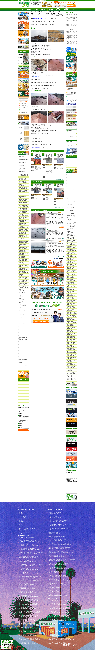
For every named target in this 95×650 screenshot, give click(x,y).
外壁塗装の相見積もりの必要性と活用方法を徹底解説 (27, 588)
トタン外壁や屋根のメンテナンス (22, 293)
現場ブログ (36, 11)
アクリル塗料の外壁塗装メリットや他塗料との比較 (23, 206)
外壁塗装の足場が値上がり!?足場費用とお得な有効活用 (58, 595)
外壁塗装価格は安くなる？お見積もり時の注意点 (23, 182)
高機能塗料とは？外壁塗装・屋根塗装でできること (23, 239)
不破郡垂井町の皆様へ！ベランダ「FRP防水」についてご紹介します (71, 38)
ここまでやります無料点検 (66, 9)
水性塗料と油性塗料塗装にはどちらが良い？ (71, 283)
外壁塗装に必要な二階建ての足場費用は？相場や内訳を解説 (58, 596)
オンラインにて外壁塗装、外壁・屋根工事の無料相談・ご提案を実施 (60, 544)
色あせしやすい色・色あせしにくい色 (71, 96)
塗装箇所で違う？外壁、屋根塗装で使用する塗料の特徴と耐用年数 (59, 630)
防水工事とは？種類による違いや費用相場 (23, 332)
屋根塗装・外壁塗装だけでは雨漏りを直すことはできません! (28, 557)
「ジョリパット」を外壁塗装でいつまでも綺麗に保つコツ (28, 604)
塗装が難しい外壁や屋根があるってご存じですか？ (71, 271)
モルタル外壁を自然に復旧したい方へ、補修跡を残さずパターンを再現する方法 (31, 581)
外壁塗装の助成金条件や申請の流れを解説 (71, 180)
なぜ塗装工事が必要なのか (23, 159)
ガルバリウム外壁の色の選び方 (70, 229)
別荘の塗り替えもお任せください (71, 165)
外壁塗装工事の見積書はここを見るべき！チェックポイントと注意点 (60, 524)
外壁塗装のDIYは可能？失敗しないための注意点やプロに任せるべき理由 (30, 564)
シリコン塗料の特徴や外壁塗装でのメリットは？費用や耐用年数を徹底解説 (61, 622)
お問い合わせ (21, 533)
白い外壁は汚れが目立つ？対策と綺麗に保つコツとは (71, 352)
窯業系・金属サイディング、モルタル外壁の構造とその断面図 (28, 603)
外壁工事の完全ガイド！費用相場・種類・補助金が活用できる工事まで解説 (31, 552)
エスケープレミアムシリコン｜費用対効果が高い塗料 (57, 608)
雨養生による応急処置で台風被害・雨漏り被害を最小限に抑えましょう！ (30, 624)
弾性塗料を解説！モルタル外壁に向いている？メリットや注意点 (29, 640)
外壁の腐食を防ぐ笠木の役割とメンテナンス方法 (23, 266)
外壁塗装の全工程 (22, 171)
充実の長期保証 (21, 521)
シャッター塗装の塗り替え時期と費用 (22, 320)
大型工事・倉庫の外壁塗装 (53, 590)
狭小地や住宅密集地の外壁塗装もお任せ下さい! (23, 287)
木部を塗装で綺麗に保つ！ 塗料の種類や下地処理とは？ (28, 619)
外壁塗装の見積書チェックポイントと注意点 (71, 195)
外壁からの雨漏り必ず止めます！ (54, 529)
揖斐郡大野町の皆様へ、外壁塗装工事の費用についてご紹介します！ (71, 18)
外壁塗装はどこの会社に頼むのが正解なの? (26, 595)
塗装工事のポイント (22, 162)
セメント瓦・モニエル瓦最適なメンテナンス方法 (23, 302)
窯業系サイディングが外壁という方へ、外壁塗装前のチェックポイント (60, 642)
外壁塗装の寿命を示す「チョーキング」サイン (23, 221)
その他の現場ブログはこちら (59, 256)
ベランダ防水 (23, 63)
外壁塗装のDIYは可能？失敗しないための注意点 (71, 268)
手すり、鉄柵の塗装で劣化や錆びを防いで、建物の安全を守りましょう (60, 576)
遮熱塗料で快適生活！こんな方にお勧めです (56, 611)
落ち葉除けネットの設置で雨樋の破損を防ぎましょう (57, 571)
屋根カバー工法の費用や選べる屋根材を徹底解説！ (57, 536)
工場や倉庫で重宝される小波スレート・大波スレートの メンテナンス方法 (30, 607)
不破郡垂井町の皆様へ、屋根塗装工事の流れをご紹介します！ (71, 42)
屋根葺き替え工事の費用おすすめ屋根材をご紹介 (23, 188)
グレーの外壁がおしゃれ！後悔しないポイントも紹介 (71, 346)
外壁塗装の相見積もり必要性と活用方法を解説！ (71, 189)
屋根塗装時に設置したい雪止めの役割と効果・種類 (23, 272)
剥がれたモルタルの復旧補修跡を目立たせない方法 (23, 230)
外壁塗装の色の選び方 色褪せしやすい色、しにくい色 (27, 540)
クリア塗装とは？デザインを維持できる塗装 (23, 215)
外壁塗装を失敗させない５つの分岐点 (71, 183)
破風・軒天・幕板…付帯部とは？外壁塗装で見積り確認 (58, 560)
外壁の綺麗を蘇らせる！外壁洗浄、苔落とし (71, 304)
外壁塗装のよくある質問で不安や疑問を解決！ (71, 177)
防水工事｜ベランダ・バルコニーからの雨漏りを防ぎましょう (59, 543)
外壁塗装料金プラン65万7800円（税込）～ (56, 517)
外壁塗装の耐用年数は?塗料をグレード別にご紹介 (23, 197)
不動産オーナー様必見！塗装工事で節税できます (71, 253)
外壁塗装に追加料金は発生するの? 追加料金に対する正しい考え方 (59, 547)
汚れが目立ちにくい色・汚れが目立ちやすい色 (72, 93)
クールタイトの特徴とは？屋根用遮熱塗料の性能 (71, 373)
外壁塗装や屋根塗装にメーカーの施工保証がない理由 (71, 250)
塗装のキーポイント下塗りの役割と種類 (70, 238)
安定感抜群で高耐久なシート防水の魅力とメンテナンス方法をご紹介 (30, 615)
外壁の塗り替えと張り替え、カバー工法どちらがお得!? (27, 565)
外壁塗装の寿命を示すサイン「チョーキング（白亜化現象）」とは (29, 577)
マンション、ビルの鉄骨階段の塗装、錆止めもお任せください (59, 575)
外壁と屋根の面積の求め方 (23, 359)
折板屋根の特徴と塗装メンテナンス (22, 296)
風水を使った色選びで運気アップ (72, 89)
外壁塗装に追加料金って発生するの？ (70, 186)
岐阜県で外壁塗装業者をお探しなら (24, 529)
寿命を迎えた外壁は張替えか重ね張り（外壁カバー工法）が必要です (60, 537)
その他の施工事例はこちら (59, 179)
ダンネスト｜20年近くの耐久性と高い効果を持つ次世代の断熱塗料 (59, 616)
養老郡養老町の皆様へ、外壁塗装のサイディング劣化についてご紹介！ (71, 29)
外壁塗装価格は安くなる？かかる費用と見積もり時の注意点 (58, 525)
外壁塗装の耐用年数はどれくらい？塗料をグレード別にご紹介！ (29, 573)
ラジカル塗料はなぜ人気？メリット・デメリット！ (71, 376)
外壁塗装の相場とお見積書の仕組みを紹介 (71, 192)
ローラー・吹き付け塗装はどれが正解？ (70, 298)
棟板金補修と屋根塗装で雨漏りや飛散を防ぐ (23, 326)
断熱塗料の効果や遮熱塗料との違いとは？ (71, 319)
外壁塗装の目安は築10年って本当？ (22, 169)
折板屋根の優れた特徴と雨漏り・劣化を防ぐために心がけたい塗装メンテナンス (61, 552)
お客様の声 (36, 9)
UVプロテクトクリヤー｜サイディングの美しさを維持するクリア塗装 (60, 615)
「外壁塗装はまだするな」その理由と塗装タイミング (23, 175)
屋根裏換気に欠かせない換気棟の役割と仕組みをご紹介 (27, 616)
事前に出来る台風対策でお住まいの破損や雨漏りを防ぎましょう (29, 623)
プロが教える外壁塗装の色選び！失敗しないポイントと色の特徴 (29, 538)
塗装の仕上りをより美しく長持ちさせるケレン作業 (23, 236)
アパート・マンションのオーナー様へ (71, 162)
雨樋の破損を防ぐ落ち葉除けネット (22, 275)
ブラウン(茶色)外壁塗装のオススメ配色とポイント (71, 358)
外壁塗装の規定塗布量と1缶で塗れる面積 (71, 301)
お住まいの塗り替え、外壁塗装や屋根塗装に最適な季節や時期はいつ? (30, 576)
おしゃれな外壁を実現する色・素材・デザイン (71, 340)
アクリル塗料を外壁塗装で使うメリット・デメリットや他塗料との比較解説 (61, 623)
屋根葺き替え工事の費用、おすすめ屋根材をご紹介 (57, 535)
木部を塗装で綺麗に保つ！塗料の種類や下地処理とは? (72, 313)
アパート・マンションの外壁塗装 (54, 591)
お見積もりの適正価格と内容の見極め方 (71, 199)
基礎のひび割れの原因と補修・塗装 (70, 331)
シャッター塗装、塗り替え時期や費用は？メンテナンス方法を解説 (59, 580)
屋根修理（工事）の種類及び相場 (22, 185)
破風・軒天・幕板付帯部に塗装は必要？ (23, 251)
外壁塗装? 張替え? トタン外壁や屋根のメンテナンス (57, 551)
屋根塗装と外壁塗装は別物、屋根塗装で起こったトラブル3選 (28, 592)
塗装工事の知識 (21, 156)
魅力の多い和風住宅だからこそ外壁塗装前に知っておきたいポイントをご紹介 (61, 555)
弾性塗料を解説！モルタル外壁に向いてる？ (71, 364)
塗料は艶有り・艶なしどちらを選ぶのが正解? (71, 280)
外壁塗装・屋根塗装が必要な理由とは (25, 560)
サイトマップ (21, 532)
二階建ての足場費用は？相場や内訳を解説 (71, 262)
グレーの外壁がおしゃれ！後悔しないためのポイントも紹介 (28, 632)
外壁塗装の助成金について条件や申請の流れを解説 (57, 545)
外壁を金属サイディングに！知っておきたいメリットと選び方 (59, 549)
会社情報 (20, 524)
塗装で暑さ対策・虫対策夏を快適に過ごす (23, 218)
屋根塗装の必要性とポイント (53, 532)
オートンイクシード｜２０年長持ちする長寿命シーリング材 (58, 620)
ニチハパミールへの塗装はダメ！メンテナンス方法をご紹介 (28, 620)
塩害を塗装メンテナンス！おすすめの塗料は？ (23, 347)
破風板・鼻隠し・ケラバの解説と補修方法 (23, 254)
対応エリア (21, 525)
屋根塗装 (23, 57)
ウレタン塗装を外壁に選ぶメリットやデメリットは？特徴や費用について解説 (61, 624)
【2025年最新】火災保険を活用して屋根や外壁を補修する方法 (59, 528)
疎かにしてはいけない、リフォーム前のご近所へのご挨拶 (28, 553)
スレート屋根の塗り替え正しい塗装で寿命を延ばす (23, 281)
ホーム (21, 9)
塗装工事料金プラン (58, 9)
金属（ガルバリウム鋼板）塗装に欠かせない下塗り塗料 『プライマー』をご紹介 (62, 639)
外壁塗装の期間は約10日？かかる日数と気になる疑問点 (28, 548)
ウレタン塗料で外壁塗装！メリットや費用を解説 (23, 209)
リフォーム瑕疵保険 (22, 517)
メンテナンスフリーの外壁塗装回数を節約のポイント (71, 223)
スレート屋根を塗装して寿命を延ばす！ (55, 588)
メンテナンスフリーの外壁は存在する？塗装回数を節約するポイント (30, 569)
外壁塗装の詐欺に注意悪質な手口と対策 (71, 202)
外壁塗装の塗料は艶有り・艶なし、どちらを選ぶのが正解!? (58, 632)
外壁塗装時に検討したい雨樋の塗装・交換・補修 (23, 269)
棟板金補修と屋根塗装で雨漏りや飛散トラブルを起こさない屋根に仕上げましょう (32, 608)
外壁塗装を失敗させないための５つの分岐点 (26, 544)
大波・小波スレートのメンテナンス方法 (23, 368)
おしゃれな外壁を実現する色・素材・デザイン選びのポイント (28, 630)
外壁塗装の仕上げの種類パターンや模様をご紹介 (71, 367)
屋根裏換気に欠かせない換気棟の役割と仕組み (23, 344)
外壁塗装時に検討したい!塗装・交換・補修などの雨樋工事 (58, 568)
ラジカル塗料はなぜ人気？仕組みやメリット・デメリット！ (28, 642)
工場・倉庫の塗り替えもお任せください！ (71, 159)
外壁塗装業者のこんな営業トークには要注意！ (71, 265)
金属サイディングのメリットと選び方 (22, 290)
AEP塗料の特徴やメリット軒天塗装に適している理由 (71, 379)
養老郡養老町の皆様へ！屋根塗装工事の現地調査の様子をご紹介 (71, 36)
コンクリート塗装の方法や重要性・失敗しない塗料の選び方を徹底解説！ (60, 582)
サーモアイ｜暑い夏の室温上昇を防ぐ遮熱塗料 (56, 603)
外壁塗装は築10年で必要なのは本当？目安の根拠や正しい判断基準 (29, 549)
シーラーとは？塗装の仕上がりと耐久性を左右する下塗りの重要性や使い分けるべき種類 (63, 636)
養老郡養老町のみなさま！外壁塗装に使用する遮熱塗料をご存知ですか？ (71, 44)
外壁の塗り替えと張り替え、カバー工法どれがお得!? (71, 216)
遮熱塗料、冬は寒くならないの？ (54, 628)
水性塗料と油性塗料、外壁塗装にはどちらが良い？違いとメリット (59, 634)
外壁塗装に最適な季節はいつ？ (23, 203)
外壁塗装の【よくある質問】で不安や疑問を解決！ (27, 537)
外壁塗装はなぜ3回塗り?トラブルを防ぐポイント (23, 248)
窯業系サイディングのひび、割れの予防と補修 (71, 274)
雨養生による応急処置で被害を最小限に (71, 328)
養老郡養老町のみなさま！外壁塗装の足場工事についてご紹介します (71, 32)
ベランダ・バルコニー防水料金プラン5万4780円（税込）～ (58, 521)
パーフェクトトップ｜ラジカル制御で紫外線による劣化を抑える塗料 (60, 600)
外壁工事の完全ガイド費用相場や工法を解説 (23, 179)
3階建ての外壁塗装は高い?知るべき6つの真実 (71, 214)
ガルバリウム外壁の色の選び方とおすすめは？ (26, 572)
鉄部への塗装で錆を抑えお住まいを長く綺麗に (23, 305)
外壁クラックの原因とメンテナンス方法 (23, 224)
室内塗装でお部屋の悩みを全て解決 (54, 541)
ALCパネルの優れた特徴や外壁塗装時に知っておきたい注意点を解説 (30, 600)
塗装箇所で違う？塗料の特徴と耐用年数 (71, 235)
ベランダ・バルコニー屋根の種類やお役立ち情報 (23, 329)
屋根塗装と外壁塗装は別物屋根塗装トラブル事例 (23, 242)
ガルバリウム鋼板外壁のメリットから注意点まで (71, 226)
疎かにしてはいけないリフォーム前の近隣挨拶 (71, 208)
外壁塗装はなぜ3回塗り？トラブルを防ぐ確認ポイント (27, 587)
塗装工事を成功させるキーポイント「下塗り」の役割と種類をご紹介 (60, 638)
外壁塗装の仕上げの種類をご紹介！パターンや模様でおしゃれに (29, 643)
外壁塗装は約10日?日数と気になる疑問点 (71, 205)
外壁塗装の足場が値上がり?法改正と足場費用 (72, 259)
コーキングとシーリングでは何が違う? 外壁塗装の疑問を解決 (28, 599)
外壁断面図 (21, 362)
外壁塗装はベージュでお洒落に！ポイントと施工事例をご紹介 (28, 636)
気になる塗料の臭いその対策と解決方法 (70, 211)
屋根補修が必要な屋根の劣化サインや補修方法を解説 (57, 572)
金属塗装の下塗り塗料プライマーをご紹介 (71, 241)
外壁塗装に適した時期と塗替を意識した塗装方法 (23, 200)
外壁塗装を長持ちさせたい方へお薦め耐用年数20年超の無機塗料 (59, 635)
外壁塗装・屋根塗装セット (23, 60)
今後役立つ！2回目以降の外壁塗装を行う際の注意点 (57, 539)
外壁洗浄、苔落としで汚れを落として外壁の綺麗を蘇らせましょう (59, 584)
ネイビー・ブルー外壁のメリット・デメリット (71, 343)
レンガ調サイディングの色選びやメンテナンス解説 (23, 227)
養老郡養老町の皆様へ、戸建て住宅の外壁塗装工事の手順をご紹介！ (71, 25)
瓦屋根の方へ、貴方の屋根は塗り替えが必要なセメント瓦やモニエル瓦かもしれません (62, 559)
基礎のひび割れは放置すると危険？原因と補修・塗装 (27, 626)
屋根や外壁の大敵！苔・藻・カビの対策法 (71, 307)
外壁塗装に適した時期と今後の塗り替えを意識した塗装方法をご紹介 (30, 575)
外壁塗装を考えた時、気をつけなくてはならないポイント (28, 585)
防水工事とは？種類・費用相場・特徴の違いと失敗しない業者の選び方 (30, 611)
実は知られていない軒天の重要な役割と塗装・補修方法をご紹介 (59, 563)
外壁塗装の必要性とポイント (53, 531)
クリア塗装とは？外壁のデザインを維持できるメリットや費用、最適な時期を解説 (62, 626)
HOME (32, 11)
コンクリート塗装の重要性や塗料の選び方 (23, 323)
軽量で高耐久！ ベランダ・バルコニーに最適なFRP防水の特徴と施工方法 (30, 612)
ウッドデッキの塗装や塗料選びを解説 (23, 314)
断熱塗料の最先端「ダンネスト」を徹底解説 (71, 322)
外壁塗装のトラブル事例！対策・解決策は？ (71, 334)
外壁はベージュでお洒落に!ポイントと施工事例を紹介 (71, 355)
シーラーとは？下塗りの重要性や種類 (71, 244)
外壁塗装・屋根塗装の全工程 (53, 516)
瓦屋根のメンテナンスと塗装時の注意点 (23, 299)
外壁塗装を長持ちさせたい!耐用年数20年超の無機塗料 (71, 247)
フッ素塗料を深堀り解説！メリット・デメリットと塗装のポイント (29, 639)
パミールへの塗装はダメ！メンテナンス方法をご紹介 (71, 316)
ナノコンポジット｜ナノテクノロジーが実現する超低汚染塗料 (59, 612)
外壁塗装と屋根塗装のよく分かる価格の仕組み (56, 512)
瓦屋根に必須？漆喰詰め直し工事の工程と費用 (56, 556)
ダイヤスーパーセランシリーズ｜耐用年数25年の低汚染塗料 (58, 607)
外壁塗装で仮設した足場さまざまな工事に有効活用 (71, 256)
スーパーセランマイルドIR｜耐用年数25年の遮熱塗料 (57, 604)
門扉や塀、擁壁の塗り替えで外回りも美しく (56, 540)
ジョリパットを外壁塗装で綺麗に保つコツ (71, 295)
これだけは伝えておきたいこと (24, 516)
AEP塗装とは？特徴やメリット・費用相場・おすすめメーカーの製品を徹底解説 (61, 627)
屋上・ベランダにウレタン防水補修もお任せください (23, 338)
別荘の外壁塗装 (51, 592)
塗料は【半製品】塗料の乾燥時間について (23, 350)
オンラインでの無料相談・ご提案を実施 (71, 174)
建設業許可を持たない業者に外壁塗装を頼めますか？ (27, 528)
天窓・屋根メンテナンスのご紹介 (23, 263)
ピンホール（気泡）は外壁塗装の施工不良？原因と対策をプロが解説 (30, 583)
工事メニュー (43, 9)
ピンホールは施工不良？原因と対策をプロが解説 (23, 233)
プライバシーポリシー (22, 531)
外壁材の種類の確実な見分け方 (69, 220)
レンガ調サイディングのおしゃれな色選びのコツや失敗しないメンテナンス (31, 580)
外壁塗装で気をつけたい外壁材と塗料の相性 (23, 365)
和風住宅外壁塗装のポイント (70, 289)
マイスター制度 (21, 520)
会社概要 (73, 9)
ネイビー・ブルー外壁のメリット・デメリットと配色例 (27, 631)
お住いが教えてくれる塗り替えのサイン (23, 166)
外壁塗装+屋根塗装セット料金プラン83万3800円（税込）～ (58, 520)
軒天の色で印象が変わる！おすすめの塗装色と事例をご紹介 (58, 564)
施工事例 (29, 9)
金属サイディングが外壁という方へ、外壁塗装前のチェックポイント (60, 643)
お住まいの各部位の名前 (23, 193)
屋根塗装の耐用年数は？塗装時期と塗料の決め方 (71, 337)
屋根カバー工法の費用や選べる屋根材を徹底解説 (23, 191)
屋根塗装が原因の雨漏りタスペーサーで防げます (23, 284)
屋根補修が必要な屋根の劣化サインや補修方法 (23, 278)
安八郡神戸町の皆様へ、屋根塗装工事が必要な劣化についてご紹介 (71, 15)
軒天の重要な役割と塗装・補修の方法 (22, 257)
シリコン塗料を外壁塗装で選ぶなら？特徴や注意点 (23, 212)
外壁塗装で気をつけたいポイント (23, 245)
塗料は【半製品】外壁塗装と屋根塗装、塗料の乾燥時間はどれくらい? (30, 596)
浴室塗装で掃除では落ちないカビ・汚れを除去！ (57, 579)
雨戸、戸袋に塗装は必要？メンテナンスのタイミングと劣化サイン (59, 583)
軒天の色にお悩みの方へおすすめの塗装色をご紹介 (23, 260)
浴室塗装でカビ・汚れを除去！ (22, 317)
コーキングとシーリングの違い (23, 353)
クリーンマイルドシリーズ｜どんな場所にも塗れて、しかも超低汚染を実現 (61, 619)
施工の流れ (51, 9)
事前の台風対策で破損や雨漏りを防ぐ (70, 325)
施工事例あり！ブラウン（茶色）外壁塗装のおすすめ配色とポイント (30, 638)
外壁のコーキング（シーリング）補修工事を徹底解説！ (58, 548)
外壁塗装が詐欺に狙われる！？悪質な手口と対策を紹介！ (28, 589)
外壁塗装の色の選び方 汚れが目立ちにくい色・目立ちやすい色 (29, 541)
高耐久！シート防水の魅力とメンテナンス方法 (23, 341)
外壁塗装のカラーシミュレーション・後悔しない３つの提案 (28, 545)
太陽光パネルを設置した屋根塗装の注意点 (71, 310)
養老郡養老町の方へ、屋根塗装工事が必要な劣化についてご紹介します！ (71, 22)
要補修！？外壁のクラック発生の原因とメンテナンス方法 (28, 579)
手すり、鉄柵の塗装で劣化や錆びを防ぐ (23, 311)
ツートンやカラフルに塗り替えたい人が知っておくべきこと (72, 100)
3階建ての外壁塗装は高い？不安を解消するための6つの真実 (28, 556)
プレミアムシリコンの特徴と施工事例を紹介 (71, 370)
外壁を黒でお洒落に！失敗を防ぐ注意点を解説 (71, 349)
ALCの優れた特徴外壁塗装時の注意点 (22, 356)
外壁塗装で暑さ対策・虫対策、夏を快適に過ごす (57, 594)
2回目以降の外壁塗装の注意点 (70, 232)
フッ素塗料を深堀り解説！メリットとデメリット (71, 361)
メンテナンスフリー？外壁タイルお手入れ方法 (71, 286)
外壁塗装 (23, 54)
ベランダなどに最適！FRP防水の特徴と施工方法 (23, 335)
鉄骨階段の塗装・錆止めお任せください (23, 308)
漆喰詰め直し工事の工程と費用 (70, 292)
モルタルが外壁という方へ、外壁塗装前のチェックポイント (58, 640)
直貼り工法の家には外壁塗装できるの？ (70, 277)
